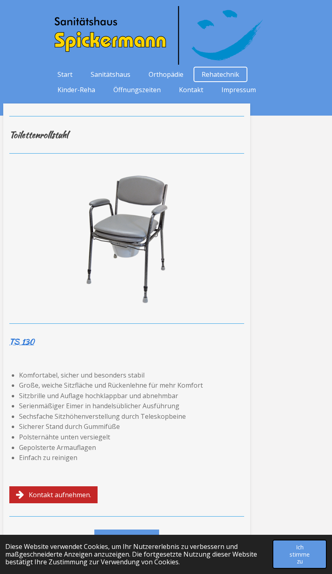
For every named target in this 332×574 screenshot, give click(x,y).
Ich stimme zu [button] (299, 554)
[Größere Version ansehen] (127, 238)
